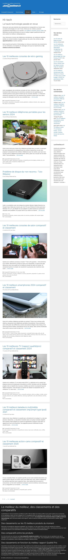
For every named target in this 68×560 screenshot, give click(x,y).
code (19, 394)
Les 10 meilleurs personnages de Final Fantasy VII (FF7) (59, 56)
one (45, 334)
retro (39, 102)
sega (41, 102)
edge (36, 333)
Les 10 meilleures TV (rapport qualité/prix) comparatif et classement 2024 (22, 347)
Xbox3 (15, 275)
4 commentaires (7, 163)
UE (4, 397)
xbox (8, 275)
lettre (22, 215)
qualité (6, 161)
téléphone (20, 161)
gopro (26, 489)
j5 (22, 334)
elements (11, 215)
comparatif (16, 102)
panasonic (9, 395)
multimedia (36, 429)
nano (40, 429)
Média (33, 12)
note (39, 334)
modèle (41, 394)
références (19, 395)
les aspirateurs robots (8, 515)
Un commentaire (7, 432)
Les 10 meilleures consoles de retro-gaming (23, 56)
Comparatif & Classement (7, 12)
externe (15, 215)
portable (38, 160)
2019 (5, 394)
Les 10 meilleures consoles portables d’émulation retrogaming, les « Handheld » (59, 47)
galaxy (4, 334)
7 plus (11, 333)
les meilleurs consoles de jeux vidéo (34, 30)
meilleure (31, 102)
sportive (29, 489)
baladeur (9, 429)
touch (4, 431)
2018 (8, 333)
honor (7, 334)
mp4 (32, 429)
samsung (12, 336)
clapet (10, 160)
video (7, 431)
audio (5, 429)
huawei (10, 334)
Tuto (9, 213)
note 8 (42, 334)
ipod (23, 429)
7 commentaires (7, 216)
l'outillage (47, 551)
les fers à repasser (18, 515)
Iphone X (19, 334)
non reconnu (26, 215)
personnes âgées (32, 160)
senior (10, 161)
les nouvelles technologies (37, 551)
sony (44, 102)
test (24, 161)
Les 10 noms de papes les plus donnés (58, 40)
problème (32, 215)
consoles (15, 273)
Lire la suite (35, 97)
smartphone (15, 161)
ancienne (6, 102)
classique (20, 160)
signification (30, 395)
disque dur (6, 215)
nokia (36, 334)
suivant (12, 499)
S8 (7, 336)
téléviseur (40, 395)
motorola (33, 334)
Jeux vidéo (22, 272)
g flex (39, 333)
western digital (40, 215)
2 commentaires (7, 276)
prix (41, 160)
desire (33, 333)
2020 (5, 160)
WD (35, 215)
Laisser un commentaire (9, 103)
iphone (14, 334)
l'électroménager (26, 551)
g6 (43, 333)
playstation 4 (35, 273)
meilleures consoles (21, 273)
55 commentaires (8, 337)
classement (11, 102)
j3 (21, 334)
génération (26, 102)
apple (19, 333)
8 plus (16, 333)
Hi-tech (28, 12)
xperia (30, 336)
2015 (5, 273)
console (21, 102)
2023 (11, 394)
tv (3, 397)
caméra (11, 489)
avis (8, 160)
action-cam (6, 489)
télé (37, 395)
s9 (9, 336)
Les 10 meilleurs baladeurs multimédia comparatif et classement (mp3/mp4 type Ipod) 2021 (24, 409)
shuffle (43, 429)
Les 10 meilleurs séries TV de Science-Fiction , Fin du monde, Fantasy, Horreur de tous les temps (59, 130)
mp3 (29, 429)
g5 (41, 333)
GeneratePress (25, 557)
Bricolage (41, 12)
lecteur (19, 215)
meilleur (28, 334)
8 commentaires (7, 398)
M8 (25, 334)
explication (28, 394)
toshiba (44, 395)
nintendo (35, 102)
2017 (5, 333)
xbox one (11, 275)
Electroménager (19, 12)
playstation (28, 273)
